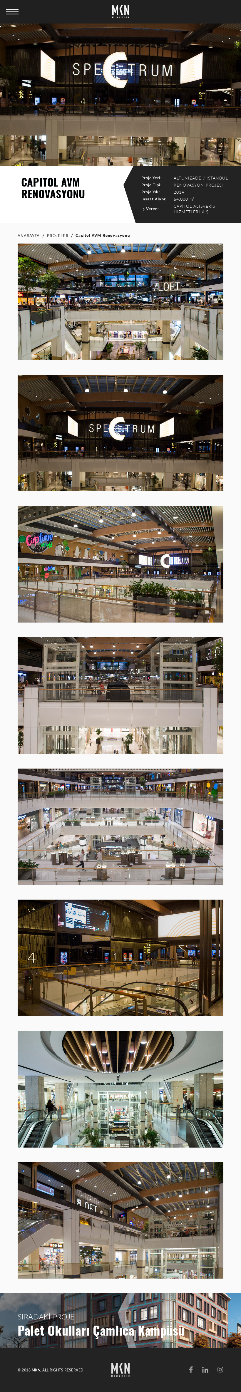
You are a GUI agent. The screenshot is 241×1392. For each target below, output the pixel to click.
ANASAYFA (29, 235)
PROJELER (57, 235)
